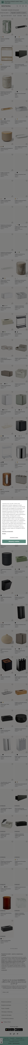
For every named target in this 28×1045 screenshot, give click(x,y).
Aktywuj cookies (14, 541)
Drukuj (4, 533)
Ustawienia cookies (14, 537)
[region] (14, 522)
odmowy (21, 526)
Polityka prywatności (7, 531)
